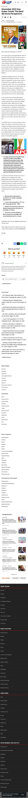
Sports (2, 647)
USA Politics (3, 737)
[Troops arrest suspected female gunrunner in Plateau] (22, 540)
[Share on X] (2, 17)
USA (2, 733)
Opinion (2, 594)
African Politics (4, 700)
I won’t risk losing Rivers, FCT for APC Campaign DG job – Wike (13, 203)
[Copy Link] (8, 17)
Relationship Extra (5, 783)
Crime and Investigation (8, 539)
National (10, 547)
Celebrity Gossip (4, 772)
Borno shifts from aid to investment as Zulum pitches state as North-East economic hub (13, 351)
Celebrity (3, 765)
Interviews (3, 608)
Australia (3, 708)
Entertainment (4, 746)
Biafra (2, 665)
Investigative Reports (5, 601)
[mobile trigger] (25, 2)
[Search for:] (12, 279)
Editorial (2, 590)
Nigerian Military (4, 662)
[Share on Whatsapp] (21, 243)
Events (2, 776)
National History (4, 684)
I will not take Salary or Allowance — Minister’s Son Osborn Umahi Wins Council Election (13, 325)
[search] (15, 2)
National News (24, 578)
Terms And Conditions (6, 616)
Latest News (5, 6)
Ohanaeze (3, 673)
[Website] (26, 263)
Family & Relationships (6, 779)
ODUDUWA (3, 669)
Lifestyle (2, 757)
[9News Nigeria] (6, 2)
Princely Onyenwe (10, 20)
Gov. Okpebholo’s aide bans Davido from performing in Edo (9, 568)
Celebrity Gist (4, 768)
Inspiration (3, 597)
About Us (3, 612)
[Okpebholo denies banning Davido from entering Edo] (22, 550)
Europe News (15, 578)
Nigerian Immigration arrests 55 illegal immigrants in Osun (9, 560)
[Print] (10, 17)
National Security (5, 687)
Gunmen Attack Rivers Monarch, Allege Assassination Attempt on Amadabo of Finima (13, 208)
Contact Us (3, 623)
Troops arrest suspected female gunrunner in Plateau (9, 542)
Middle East (3, 722)
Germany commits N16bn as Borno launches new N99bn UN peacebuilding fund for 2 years (12, 214)
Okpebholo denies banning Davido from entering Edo (8, 550)
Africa (2, 697)
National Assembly (5, 680)
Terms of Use (9, 795)
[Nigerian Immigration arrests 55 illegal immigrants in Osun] (22, 558)
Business (3, 643)
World (2, 726)
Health (2, 651)
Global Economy (4, 711)
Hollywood (3, 761)
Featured (3, 605)
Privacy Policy (4, 619)
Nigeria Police (4, 658)
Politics (2, 640)
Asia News (3, 719)
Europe (2, 715)
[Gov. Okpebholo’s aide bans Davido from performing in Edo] (22, 568)
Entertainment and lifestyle (7, 750)
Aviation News (4, 704)
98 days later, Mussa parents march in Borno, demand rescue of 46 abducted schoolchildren (9, 532)
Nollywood (3, 754)
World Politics (4, 730)
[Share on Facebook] (14, 243)
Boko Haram (3, 676)
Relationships (4, 787)
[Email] (5, 17)
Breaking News (4, 632)
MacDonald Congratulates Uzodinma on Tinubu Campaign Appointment (12, 197)
